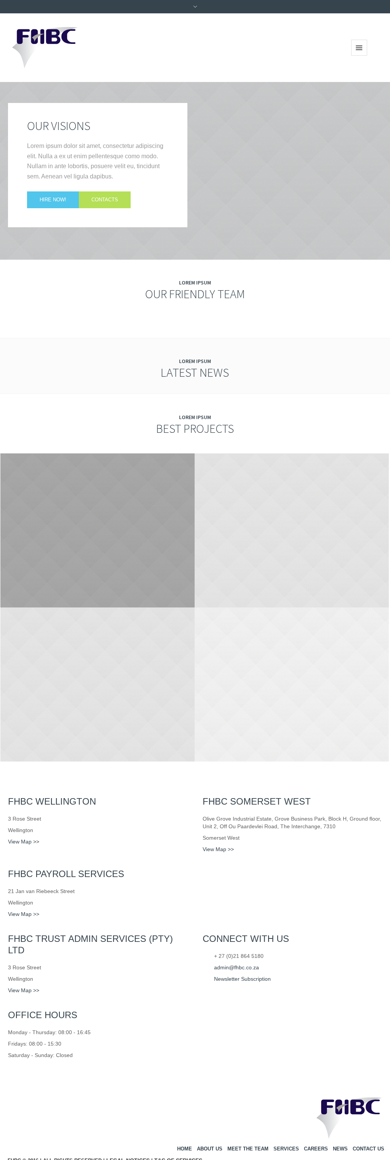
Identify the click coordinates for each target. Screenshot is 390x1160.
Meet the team (248, 1148)
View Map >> (23, 842)
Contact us (368, 1148)
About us (209, 1148)
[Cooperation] (97, 684)
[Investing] (292, 530)
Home (184, 1148)
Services (286, 1148)
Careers (316, 1148)
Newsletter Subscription (242, 979)
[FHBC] (349, 1120)
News (340, 1148)
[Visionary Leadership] (292, 684)
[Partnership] (97, 530)
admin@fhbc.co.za (236, 967)
